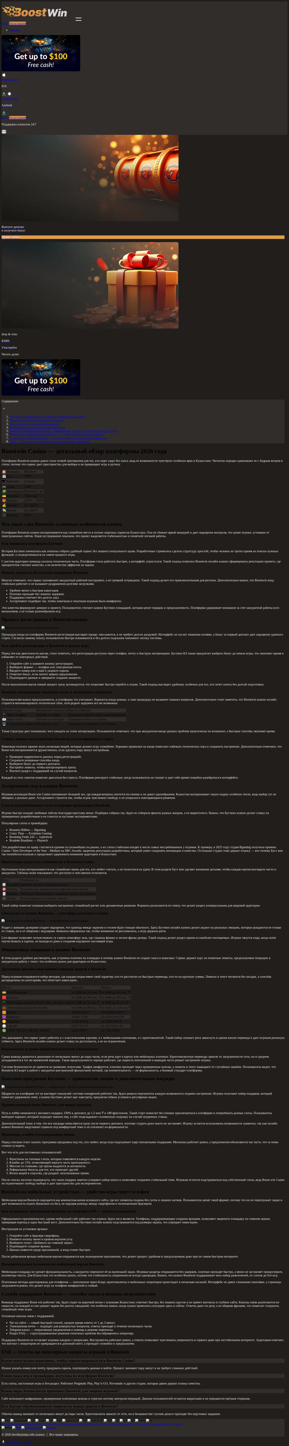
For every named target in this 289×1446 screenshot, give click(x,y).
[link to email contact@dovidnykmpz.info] (4, 133)
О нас (104, 1424)
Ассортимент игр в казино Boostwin (33, 423)
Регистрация (17, 23)
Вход (5, 23)
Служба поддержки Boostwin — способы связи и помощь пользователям (58, 438)
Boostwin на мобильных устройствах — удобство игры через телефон (56, 434)
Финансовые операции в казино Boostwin (37, 427)
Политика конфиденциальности (23, 1424)
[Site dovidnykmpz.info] (38, 19)
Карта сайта (174, 1424)
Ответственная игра (122, 1424)
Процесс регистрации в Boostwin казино (36, 420)
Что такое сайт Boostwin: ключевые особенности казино (47, 416)
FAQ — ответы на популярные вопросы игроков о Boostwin (49, 441)
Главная (14, 30)
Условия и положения (151, 1424)
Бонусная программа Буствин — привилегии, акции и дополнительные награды (63, 431)
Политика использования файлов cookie (72, 1424)
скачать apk (18, 1442)
